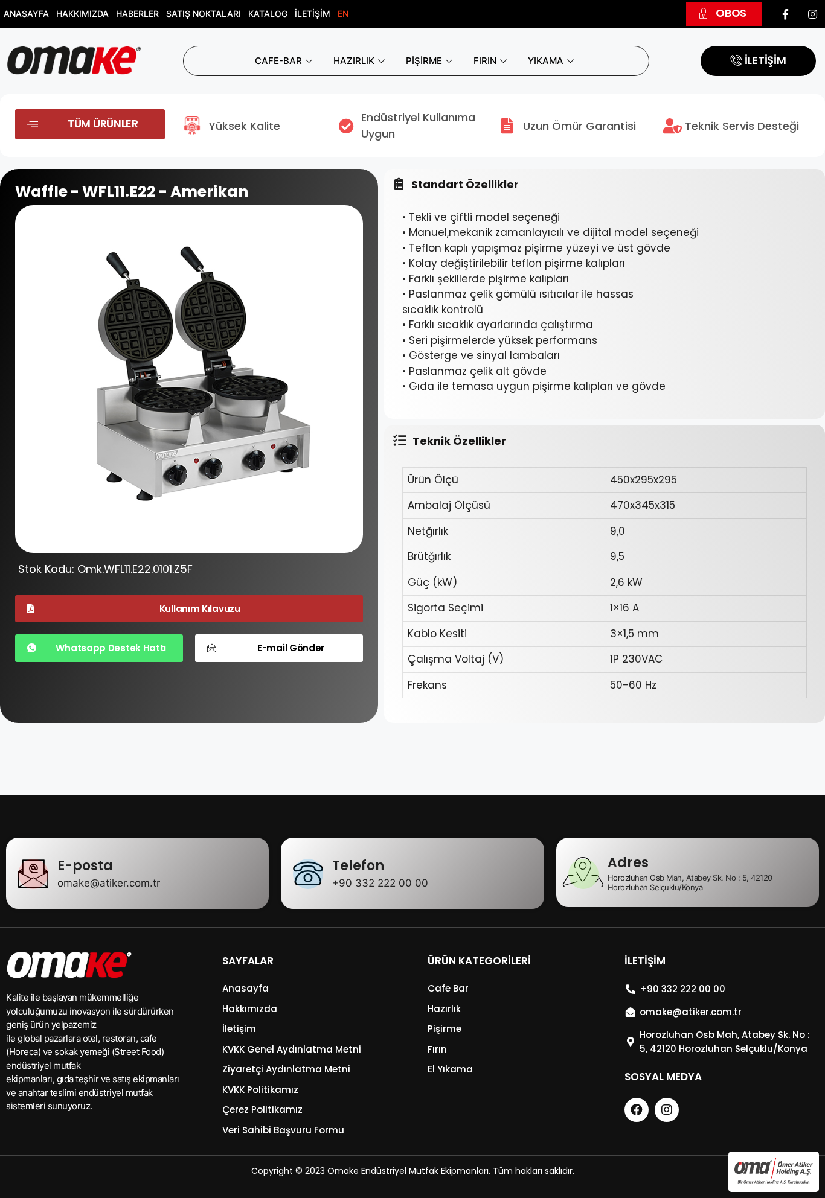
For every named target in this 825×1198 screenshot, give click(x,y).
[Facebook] (786, 14)
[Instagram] (813, 14)
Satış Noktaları (203, 13)
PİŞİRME (424, 60)
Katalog (267, 13)
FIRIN (484, 60)
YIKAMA (545, 60)
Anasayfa (26, 13)
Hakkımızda (82, 13)
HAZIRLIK (353, 60)
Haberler (137, 13)
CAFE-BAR (278, 60)
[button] (724, 14)
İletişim (312, 13)
